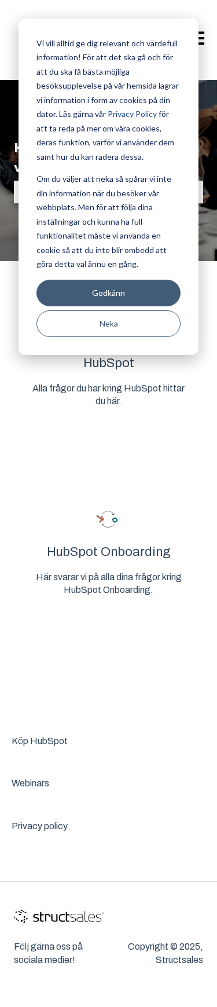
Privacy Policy (132, 114)
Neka (109, 323)
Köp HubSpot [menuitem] (40, 741)
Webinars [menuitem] (30, 783)
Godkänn (108, 293)
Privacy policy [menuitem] (40, 826)
